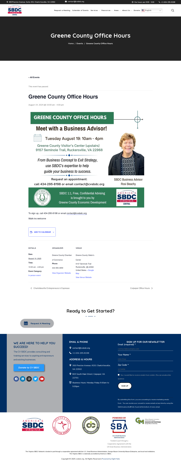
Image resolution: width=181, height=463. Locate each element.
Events (80, 43)
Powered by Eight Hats (111, 459)
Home (71, 43)
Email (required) (127, 344)
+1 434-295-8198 (168, 2)
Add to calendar (42, 232)
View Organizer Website (61, 273)
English (148, 10)
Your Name (124, 354)
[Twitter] (35, 379)
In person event (34, 275)
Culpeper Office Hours (140, 288)
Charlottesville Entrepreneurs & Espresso (51, 288)
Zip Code (123, 364)
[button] (172, 10)
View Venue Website (84, 277)
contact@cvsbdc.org (76, 1)
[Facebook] (16, 379)
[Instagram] (29, 379)
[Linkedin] (22, 379)
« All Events (34, 77)
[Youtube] (42, 379)
